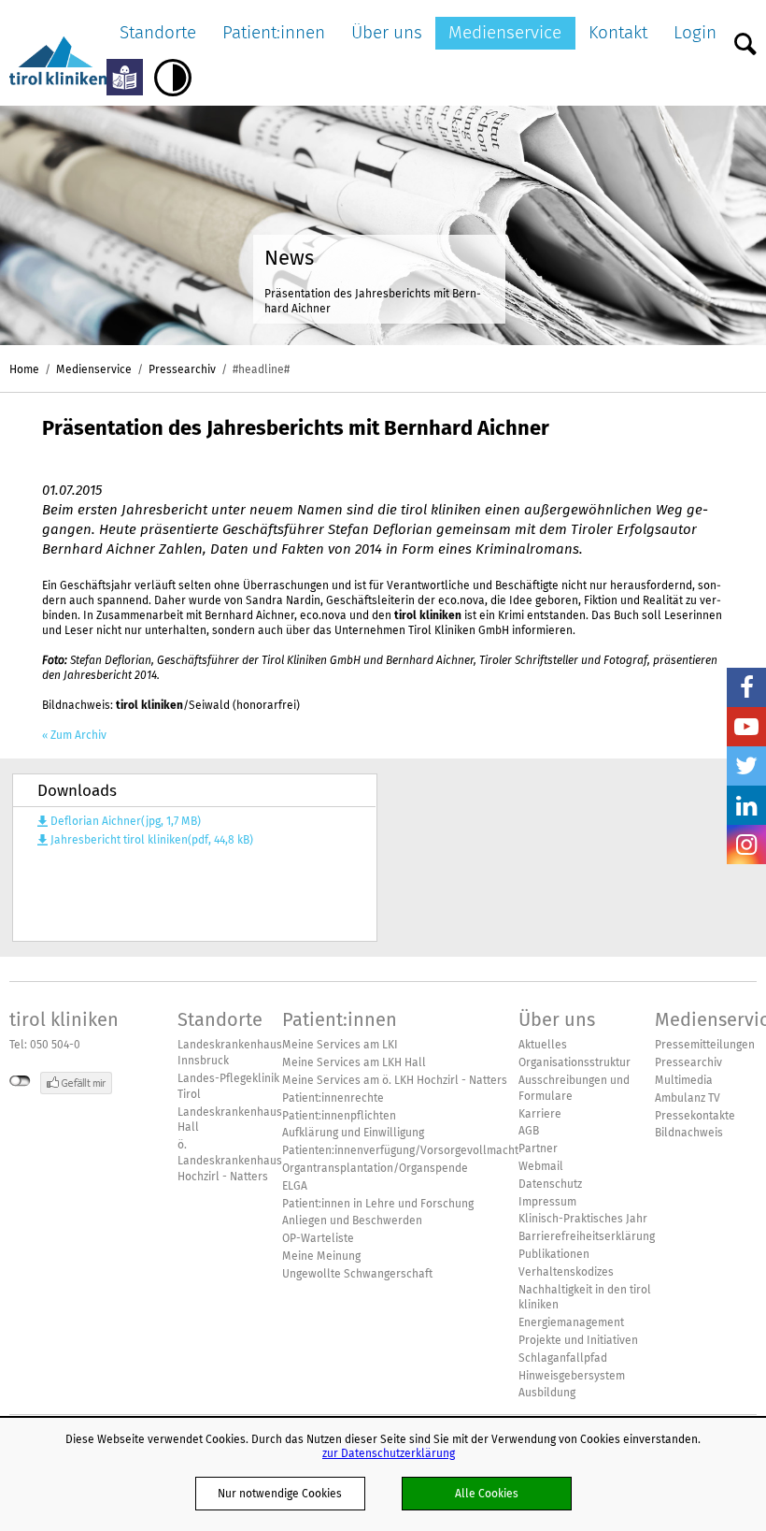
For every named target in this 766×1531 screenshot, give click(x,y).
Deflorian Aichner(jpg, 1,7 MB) (125, 821)
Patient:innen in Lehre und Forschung (378, 1203)
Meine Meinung (321, 1256)
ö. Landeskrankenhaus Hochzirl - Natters (229, 1160)
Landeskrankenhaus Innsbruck (229, 1052)
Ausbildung (546, 1392)
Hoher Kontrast (173, 77)
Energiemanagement (571, 1322)
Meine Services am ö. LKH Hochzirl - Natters (394, 1080)
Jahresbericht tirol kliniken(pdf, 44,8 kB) (151, 839)
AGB (528, 1130)
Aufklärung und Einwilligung (353, 1132)
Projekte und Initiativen (578, 1340)
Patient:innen (273, 32)
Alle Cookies (486, 1493)
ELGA (294, 1185)
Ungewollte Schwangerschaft (357, 1273)
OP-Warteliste (318, 1238)
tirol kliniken (64, 1019)
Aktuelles (542, 1044)
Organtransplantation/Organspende (375, 1168)
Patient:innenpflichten (339, 1115)
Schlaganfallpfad (562, 1357)
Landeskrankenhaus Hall (229, 1120)
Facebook (746, 687)
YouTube (746, 726)
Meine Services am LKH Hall (354, 1062)
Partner (538, 1148)
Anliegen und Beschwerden (352, 1220)
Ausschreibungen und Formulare (574, 1088)
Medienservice (504, 32)
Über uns (386, 32)
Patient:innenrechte (333, 1097)
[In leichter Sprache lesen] (124, 77)
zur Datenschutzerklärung (388, 1453)
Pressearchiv (182, 369)
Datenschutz (550, 1184)
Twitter (746, 766)
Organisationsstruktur (574, 1062)
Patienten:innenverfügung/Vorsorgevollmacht (400, 1150)
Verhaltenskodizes (566, 1271)
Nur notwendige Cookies (280, 1493)
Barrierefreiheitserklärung (586, 1236)
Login (695, 32)
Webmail (540, 1166)
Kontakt (618, 32)
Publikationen (553, 1254)
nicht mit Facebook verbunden (20, 1081)
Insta (746, 844)
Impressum (547, 1201)
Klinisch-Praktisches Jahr (582, 1218)
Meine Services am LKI (340, 1044)
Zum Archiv (78, 735)
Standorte (158, 32)
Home (24, 369)
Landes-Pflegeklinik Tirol (228, 1086)
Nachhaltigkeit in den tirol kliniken (584, 1297)
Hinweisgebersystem (571, 1375)
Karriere (539, 1113)
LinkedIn (746, 805)
